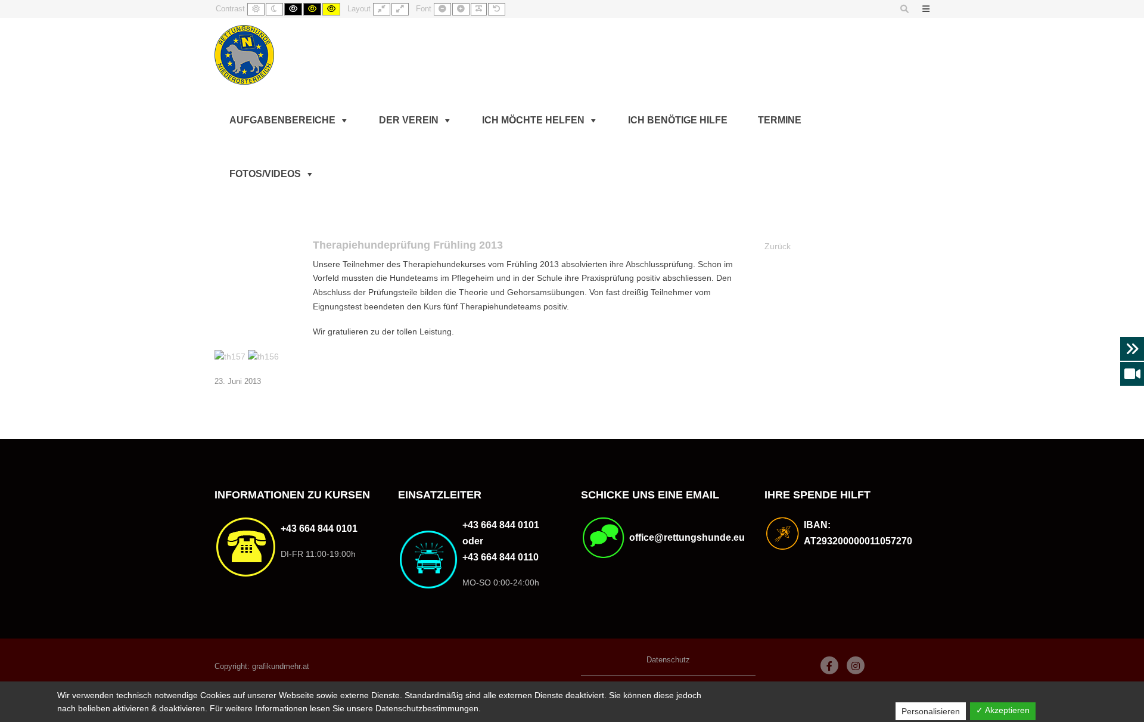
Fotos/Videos (265, 174)
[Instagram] (856, 665)
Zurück (777, 246)
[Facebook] (829, 665)
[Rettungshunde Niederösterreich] (244, 55)
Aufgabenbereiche (282, 120)
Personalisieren (930, 711)
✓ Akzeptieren (1003, 710)
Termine (779, 120)
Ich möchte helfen (533, 120)
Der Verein (409, 120)
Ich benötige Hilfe (678, 120)
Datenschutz (668, 660)
